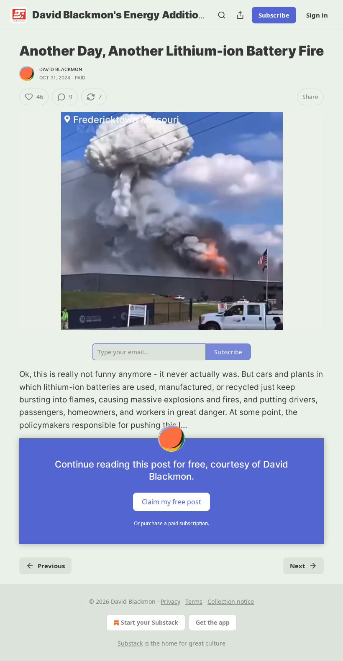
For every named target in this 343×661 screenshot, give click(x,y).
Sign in (317, 15)
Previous (51, 566)
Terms (193, 601)
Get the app (213, 622)
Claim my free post (171, 501)
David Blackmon (60, 69)
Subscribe (274, 15)
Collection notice (230, 601)
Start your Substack (149, 622)
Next (297, 566)
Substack (130, 643)
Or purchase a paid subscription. (171, 523)
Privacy (170, 601)
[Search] (221, 15)
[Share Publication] (240, 15)
